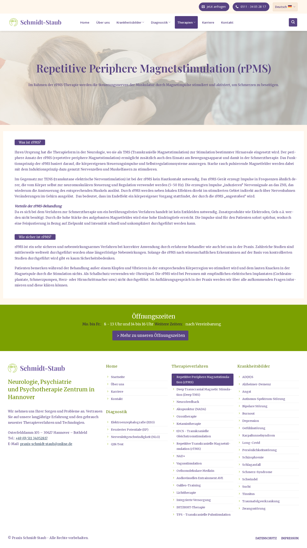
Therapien (185, 22)
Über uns (103, 22)
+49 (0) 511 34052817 (32, 438)
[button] (293, 22)
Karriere (208, 22)
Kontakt (227, 22)
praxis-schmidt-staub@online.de (46, 444)
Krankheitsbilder (129, 22)
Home (84, 22)
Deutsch (281, 7)
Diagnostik (159, 22)
